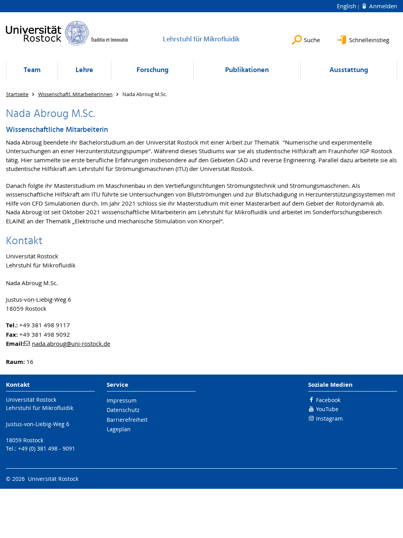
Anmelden (382, 6)
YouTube (327, 409)
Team (32, 70)
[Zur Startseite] (67, 33)
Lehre (84, 70)
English (347, 6)
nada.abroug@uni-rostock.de (71, 343)
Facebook (328, 400)
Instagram (329, 418)
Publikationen (247, 70)
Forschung (152, 70)
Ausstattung (348, 70)
